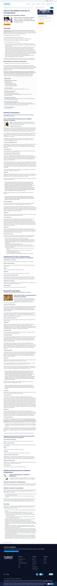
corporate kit (18, 532)
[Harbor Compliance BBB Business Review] (41, 574)
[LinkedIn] (8, 574)
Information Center (21, 559)
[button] (46, 574)
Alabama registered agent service (30, 345)
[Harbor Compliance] (8, 557)
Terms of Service (46, 581)
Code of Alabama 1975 (8, 108)
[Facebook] (4, 574)
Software (45, 559)
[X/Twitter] (6, 574)
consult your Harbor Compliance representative (27, 538)
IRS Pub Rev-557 (26, 364)
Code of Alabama (17, 68)
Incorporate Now (7, 24)
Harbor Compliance (7, 4)
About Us (33, 559)
